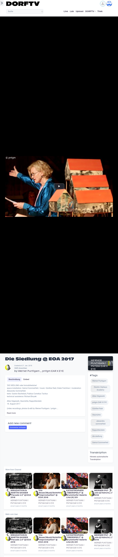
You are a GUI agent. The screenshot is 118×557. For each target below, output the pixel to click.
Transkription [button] (98, 452)
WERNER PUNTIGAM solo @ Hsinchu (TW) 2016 (105, 492)
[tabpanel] (45, 399)
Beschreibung (14, 379)
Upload (79, 11)
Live (66, 11)
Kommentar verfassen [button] (18, 427)
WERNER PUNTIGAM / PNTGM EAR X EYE (99, 365)
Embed (26, 379)
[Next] (110, 490)
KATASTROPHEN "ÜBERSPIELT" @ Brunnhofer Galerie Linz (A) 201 (76, 494)
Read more (11, 413)
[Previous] (7, 490)
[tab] (14, 379)
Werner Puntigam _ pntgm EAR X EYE (41, 370)
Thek (100, 11)
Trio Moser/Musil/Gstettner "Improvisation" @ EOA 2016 (50, 494)
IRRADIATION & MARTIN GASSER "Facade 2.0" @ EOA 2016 (20, 494)
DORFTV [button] (89, 11)
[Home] (51, 3)
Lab (72, 11)
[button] (103, 3)
